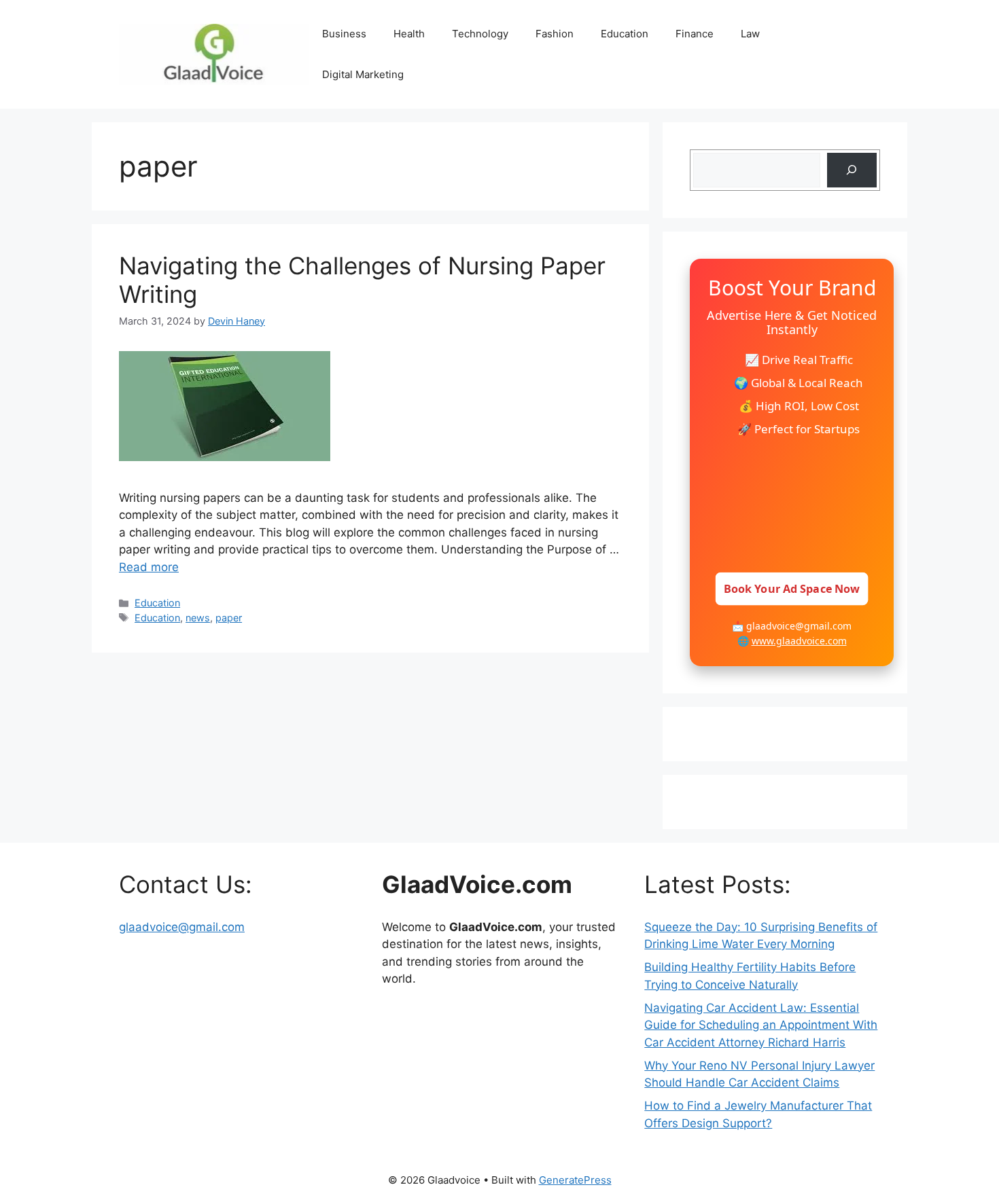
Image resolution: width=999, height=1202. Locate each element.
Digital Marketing (363, 74)
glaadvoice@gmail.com (182, 927)
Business (344, 33)
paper (228, 617)
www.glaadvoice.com (799, 640)
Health (409, 33)
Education (624, 33)
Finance (695, 33)
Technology (480, 33)
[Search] (852, 170)
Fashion (555, 33)
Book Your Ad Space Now (791, 588)
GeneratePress (575, 1179)
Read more (149, 567)
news (198, 617)
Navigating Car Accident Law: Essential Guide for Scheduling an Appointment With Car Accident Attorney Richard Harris (760, 1025)
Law (750, 33)
